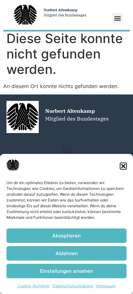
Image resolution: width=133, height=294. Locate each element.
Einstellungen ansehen (66, 271)
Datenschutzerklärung (73, 285)
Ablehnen (67, 253)
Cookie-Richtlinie (33, 285)
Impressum (106, 285)
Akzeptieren (66, 236)
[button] (123, 166)
